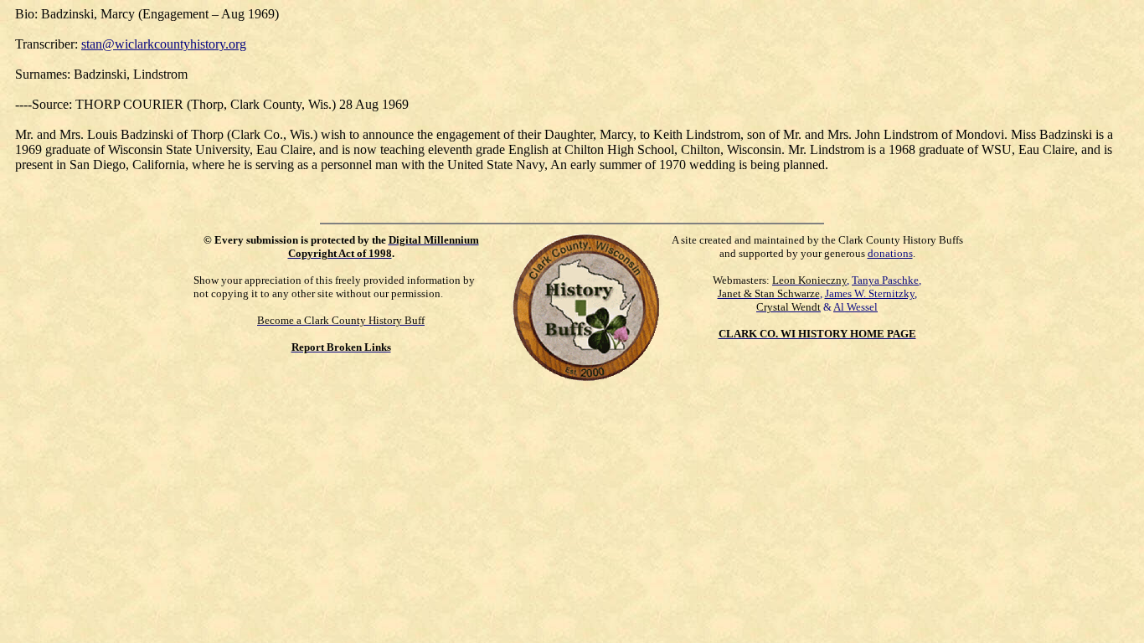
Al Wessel (855, 307)
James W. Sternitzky (870, 293)
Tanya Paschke (885, 280)
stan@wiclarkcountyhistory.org (163, 44)
